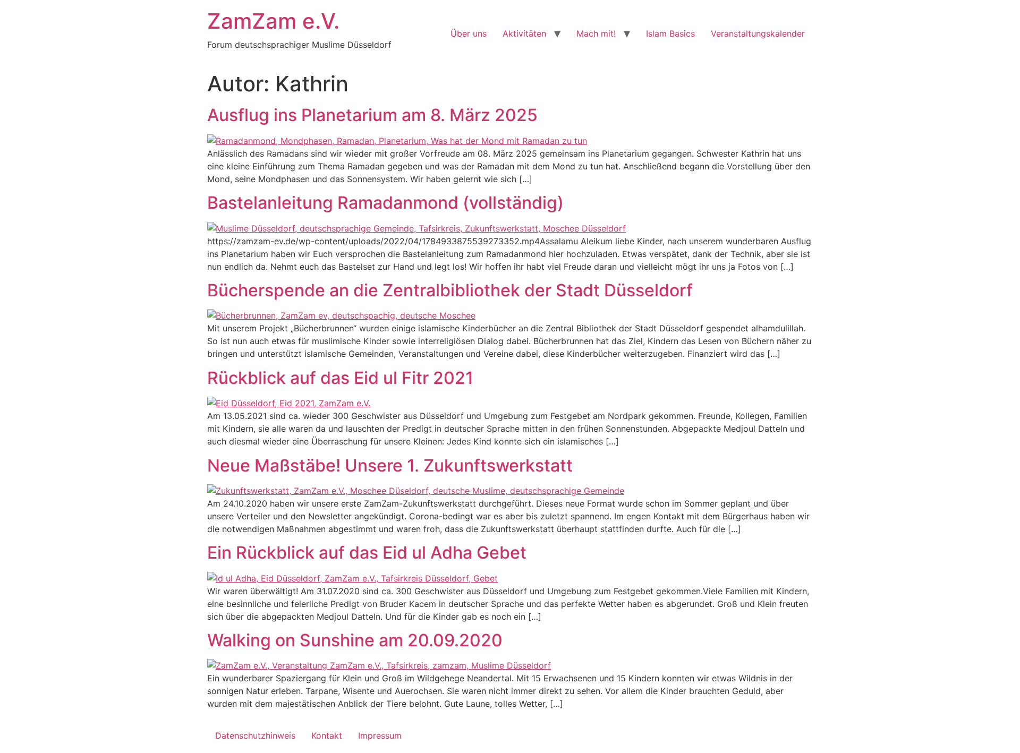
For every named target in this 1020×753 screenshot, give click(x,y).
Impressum (380, 735)
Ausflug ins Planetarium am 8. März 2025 (372, 115)
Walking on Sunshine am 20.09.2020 (355, 640)
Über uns (468, 33)
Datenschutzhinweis (255, 735)
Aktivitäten (524, 33)
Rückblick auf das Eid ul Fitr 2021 (340, 377)
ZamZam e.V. (273, 21)
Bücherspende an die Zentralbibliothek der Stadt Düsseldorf (450, 290)
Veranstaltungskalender (758, 33)
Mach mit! (596, 33)
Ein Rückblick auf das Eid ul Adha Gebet (366, 552)
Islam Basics (670, 33)
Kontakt (326, 735)
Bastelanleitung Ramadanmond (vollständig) (385, 202)
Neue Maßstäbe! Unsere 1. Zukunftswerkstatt (390, 465)
